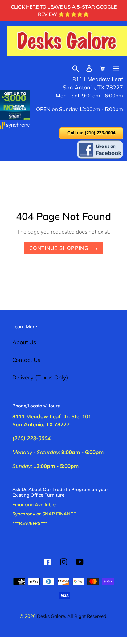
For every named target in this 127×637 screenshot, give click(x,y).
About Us (24, 342)
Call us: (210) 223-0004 (91, 132)
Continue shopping (58, 248)
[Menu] (116, 67)
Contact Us (26, 359)
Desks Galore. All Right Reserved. (72, 616)
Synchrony (23, 514)
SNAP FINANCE (59, 514)
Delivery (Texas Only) (40, 377)
